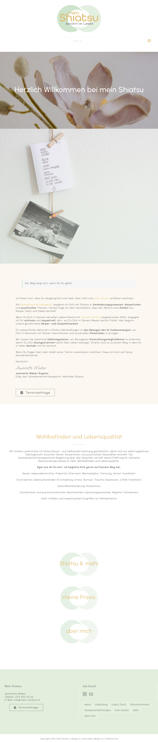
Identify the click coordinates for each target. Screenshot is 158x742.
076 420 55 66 (24, 696)
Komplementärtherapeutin (36, 304)
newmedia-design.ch (92, 739)
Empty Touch (119, 704)
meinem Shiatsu (91, 317)
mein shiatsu (122, 710)
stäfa (136, 710)
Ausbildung (101, 704)
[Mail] (91, 694)
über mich (90, 715)
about (88, 704)
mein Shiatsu (102, 298)
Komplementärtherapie (98, 710)
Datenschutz (111, 739)
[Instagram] (85, 694)
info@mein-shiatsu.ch (27, 699)
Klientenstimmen (139, 704)
